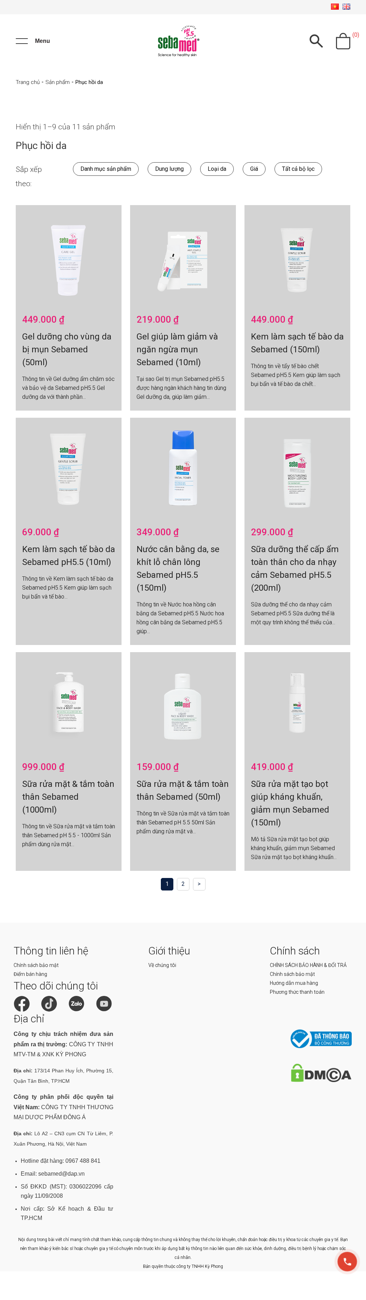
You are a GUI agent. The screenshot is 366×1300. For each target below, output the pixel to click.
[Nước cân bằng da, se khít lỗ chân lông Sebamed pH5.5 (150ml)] (183, 469)
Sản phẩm (57, 82)
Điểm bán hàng (30, 974)
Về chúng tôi (162, 965)
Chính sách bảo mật (36, 965)
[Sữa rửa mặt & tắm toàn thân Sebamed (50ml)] (183, 703)
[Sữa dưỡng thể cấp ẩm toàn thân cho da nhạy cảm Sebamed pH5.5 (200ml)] (297, 469)
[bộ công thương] (321, 1046)
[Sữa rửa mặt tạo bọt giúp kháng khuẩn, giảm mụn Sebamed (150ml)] (297, 703)
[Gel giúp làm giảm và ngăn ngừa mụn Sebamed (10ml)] (183, 256)
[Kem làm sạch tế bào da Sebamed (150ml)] (297, 256)
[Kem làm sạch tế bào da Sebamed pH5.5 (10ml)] (68, 469)
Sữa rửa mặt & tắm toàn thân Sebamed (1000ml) (68, 797)
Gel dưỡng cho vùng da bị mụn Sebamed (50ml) (67, 349)
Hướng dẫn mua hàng (294, 983)
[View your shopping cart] (343, 41)
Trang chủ (28, 82)
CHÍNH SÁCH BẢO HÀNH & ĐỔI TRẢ (308, 965)
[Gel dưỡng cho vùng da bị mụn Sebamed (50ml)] (68, 256)
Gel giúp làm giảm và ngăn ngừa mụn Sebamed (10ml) (177, 349)
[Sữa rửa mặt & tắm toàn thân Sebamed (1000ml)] (68, 703)
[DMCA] (321, 1080)
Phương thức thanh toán (297, 992)
